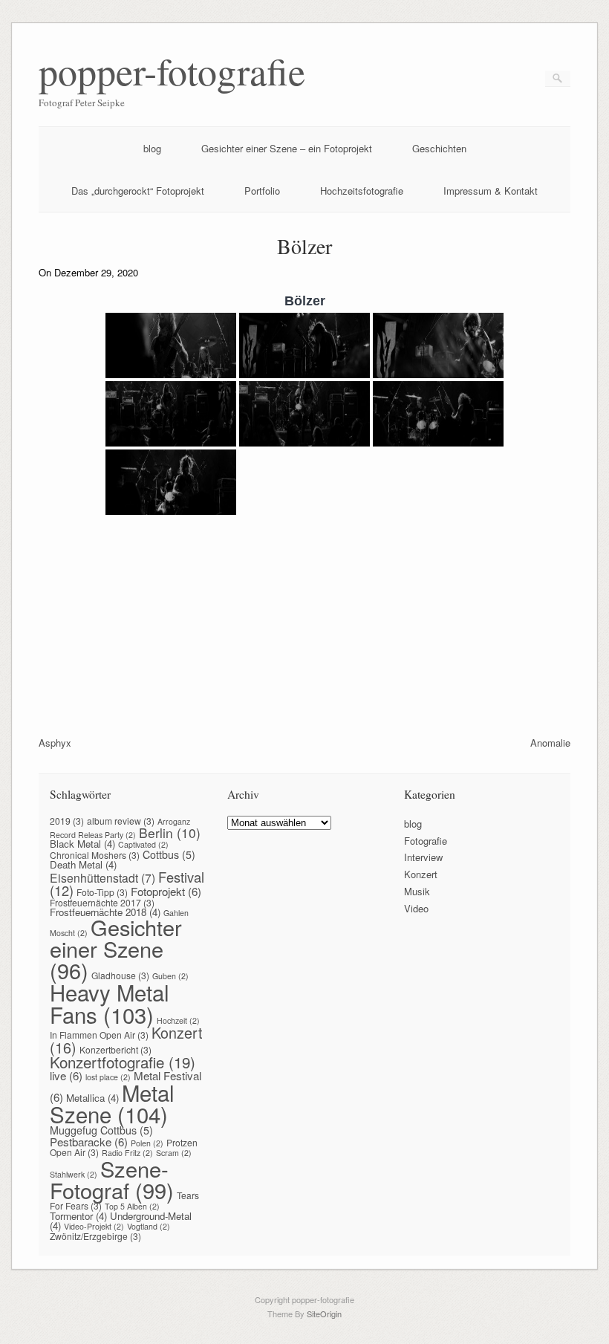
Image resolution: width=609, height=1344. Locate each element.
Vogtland (148, 1226)
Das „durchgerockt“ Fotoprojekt (137, 191)
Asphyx (55, 742)
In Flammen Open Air (99, 1034)
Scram (174, 1152)
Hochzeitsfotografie (361, 191)
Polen (147, 1143)
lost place (108, 1076)
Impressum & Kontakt (490, 191)
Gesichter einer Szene (116, 948)
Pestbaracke (89, 1141)
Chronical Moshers (95, 854)
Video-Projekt (94, 1226)
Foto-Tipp (102, 892)
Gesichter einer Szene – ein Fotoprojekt (286, 148)
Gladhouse (120, 975)
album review (120, 820)
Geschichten (439, 148)
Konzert (420, 874)
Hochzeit (178, 1020)
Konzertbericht (115, 1049)
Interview (423, 857)
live (66, 1075)
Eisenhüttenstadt (102, 877)
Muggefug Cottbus (101, 1130)
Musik (417, 891)
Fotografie (425, 841)
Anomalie (550, 742)
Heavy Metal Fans (109, 1002)
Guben (170, 975)
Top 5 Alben (132, 1206)
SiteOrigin (324, 1313)
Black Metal (82, 844)
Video (416, 908)
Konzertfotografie (122, 1062)
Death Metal (83, 864)
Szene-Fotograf (112, 1179)
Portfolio (262, 191)
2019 (67, 820)
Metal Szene (112, 1103)
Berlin (170, 832)
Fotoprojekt (166, 891)
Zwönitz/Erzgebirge (95, 1236)
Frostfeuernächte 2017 (102, 902)
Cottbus (169, 854)
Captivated (143, 844)
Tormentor (78, 1216)
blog (152, 148)
